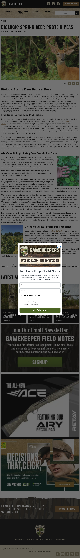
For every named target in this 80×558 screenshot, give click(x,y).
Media (47, 11)
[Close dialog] (58, 246)
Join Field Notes (40, 310)
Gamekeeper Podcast (23, 12)
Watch (8, 11)
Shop (36, 11)
